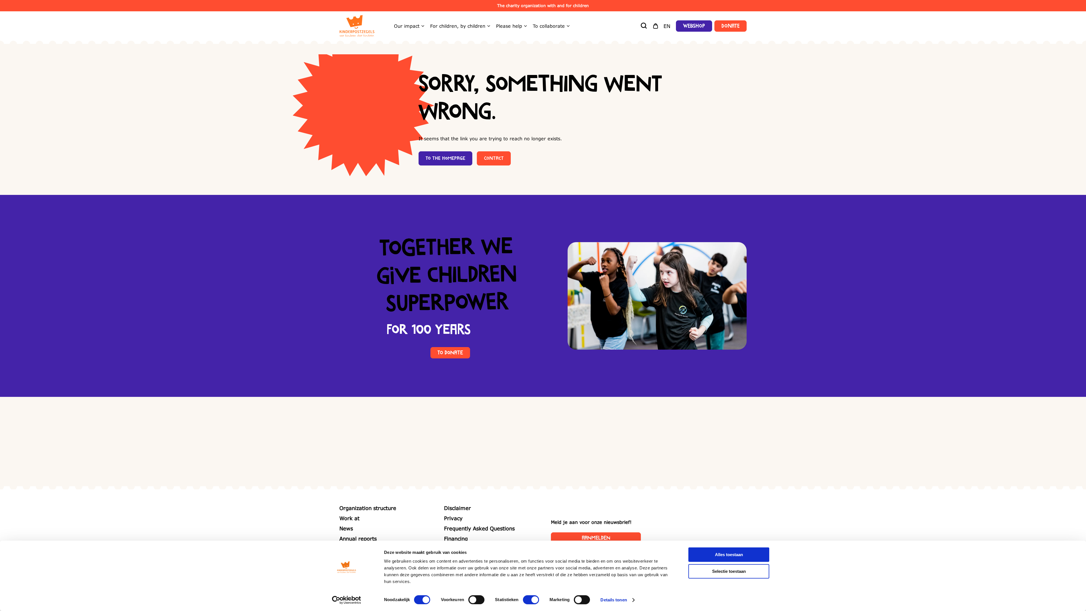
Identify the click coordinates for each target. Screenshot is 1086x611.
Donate (730, 26)
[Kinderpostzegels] (357, 26)
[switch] (476, 599)
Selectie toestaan (729, 571)
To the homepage (445, 158)
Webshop (694, 26)
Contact (494, 158)
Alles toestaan (729, 554)
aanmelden (596, 538)
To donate (450, 353)
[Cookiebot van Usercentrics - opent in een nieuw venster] (346, 600)
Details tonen (613, 599)
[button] (644, 26)
